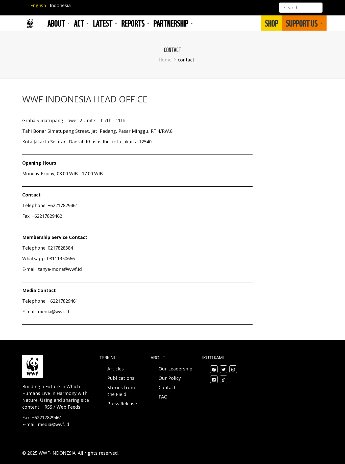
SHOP (271, 23)
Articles (115, 369)
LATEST (103, 23)
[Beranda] (30, 23)
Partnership (171, 23)
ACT (79, 23)
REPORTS (133, 23)
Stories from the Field (121, 390)
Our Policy (170, 378)
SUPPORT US (302, 23)
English (38, 5)
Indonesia (60, 5)
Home (165, 60)
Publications (120, 378)
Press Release (122, 404)
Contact (167, 387)
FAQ (163, 397)
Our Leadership (175, 369)
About (56, 23)
